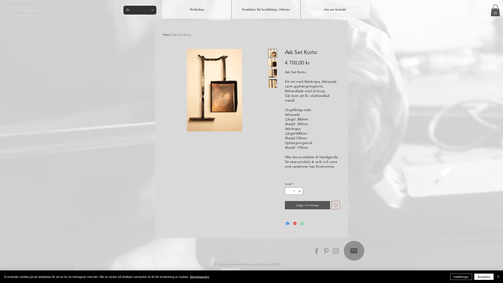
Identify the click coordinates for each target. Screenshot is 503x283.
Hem (166, 35)
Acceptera (484, 277)
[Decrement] (287, 191)
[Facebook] (316, 251)
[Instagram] (336, 251)
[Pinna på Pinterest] (295, 223)
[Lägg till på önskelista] (336, 205)
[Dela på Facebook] (287, 223)
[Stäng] (498, 277)
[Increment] (299, 191)
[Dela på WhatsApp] (302, 223)
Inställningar (461, 277)
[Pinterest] (326, 251)
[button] (495, 10)
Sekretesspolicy (199, 277)
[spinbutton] (293, 191)
